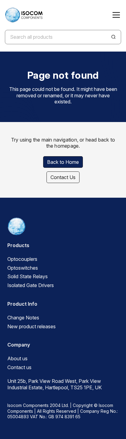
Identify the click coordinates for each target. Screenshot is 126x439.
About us (17, 358)
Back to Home (63, 162)
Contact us (19, 367)
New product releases (31, 326)
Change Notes (23, 318)
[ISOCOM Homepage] (24, 15)
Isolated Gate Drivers (30, 285)
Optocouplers (22, 259)
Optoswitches (22, 268)
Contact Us (63, 177)
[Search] (113, 36)
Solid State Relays (27, 276)
